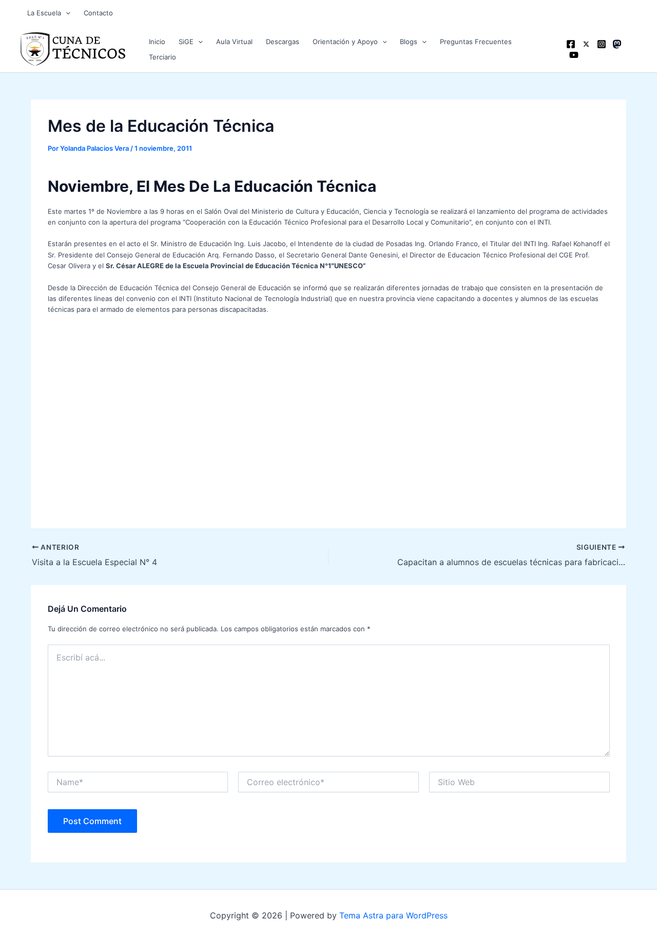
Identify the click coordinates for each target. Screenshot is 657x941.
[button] (65, 13)
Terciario (162, 57)
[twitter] (586, 44)
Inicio (157, 41)
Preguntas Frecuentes (476, 41)
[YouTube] (573, 54)
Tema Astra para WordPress (393, 915)
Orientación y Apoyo (345, 41)
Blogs (408, 41)
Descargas (282, 41)
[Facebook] (570, 44)
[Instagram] (601, 44)
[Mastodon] (617, 44)
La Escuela (44, 13)
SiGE (186, 41)
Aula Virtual (234, 41)
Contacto (98, 13)
